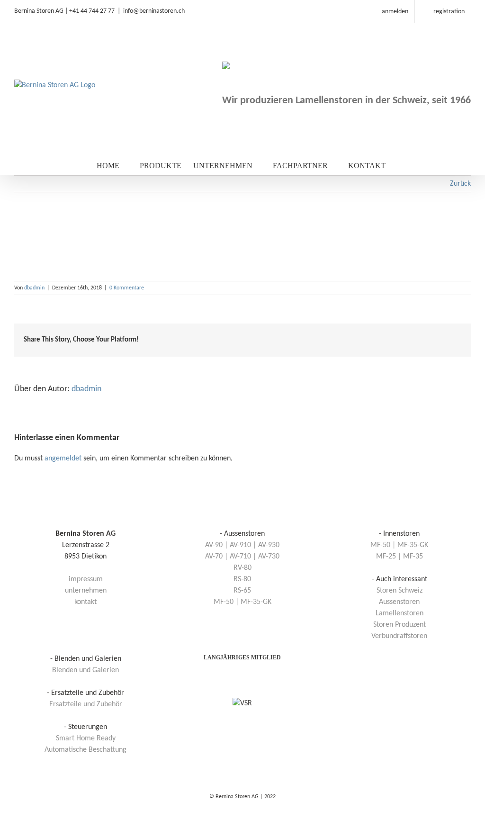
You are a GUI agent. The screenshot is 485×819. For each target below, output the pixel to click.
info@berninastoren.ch (154, 11)
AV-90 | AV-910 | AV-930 (242, 545)
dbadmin (34, 288)
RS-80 (242, 579)
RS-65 (242, 590)
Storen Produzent (399, 625)
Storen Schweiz (399, 590)
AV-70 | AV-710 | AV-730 (242, 556)
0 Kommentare (126, 288)
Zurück (460, 184)
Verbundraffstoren (399, 636)
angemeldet (63, 458)
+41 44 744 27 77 (92, 11)
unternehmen (86, 590)
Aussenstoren (399, 602)
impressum (86, 579)
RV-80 (242, 568)
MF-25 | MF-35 (399, 556)
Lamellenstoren (399, 613)
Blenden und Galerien (85, 670)
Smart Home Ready (86, 738)
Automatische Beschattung (85, 750)
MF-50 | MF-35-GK (242, 602)
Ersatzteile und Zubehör (85, 704)
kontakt (85, 602)
